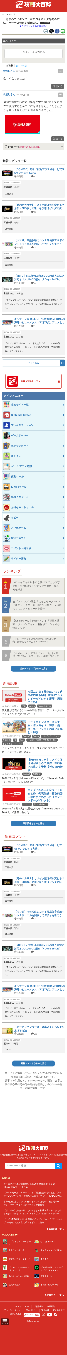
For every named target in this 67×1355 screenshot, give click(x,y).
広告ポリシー (32, 1310)
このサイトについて (21, 1306)
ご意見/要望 (38, 1306)
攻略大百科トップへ (30, 381)
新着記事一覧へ (56, 1229)
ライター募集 (33, 1315)
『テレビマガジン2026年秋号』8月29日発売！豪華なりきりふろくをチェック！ (34, 640)
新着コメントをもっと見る (33, 1063)
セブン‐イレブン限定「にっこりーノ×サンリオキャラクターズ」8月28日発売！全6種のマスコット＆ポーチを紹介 (37, 605)
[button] (22, 124)
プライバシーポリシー (12, 1310)
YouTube (49, 1315)
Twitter (43, 1314)
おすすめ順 (21, 65)
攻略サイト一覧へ (55, 1295)
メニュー (4, 1324)
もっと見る (33, 363)
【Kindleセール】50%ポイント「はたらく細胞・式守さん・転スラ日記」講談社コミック (36, 654)
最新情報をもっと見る (33, 823)
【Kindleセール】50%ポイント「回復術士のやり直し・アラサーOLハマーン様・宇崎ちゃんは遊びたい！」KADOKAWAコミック (33, 1195)
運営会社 (45, 1310)
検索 (58, 1166)
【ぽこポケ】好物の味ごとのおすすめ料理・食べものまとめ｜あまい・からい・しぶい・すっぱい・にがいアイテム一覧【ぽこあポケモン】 (32, 1213)
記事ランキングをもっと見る (34, 668)
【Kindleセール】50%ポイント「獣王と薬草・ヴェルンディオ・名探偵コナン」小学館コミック (36, 624)
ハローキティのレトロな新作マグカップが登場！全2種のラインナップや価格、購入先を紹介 (36, 586)
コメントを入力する (33, 52)
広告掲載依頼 (58, 1310)
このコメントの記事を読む (34, 26)
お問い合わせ (16, 1314)
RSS (55, 1314)
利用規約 (51, 1306)
